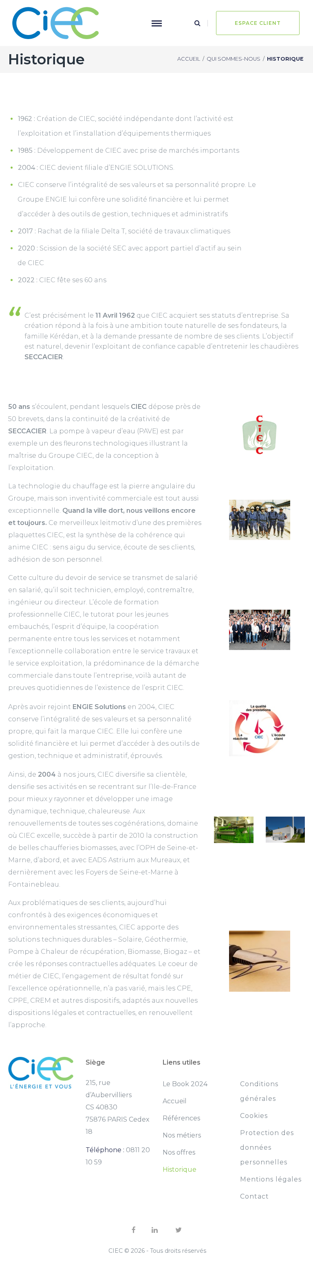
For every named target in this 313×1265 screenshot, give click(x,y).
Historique (179, 1169)
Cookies (254, 1116)
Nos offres (179, 1152)
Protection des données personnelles (267, 1147)
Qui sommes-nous (233, 59)
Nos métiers (182, 1135)
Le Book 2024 (185, 1084)
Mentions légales (271, 1179)
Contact (254, 1196)
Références (181, 1118)
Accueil (188, 59)
